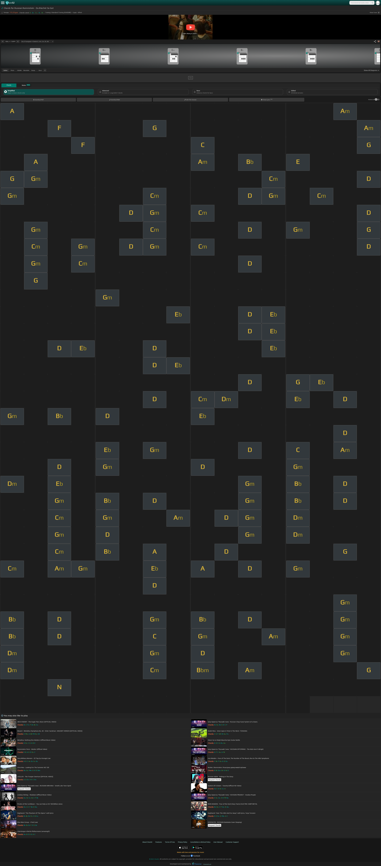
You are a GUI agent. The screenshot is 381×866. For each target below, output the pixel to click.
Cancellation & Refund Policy (200, 842)
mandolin (26, 70)
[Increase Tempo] (18, 41)
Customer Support (232, 842)
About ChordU (147, 842)
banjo (33, 70)
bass (40, 70)
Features (158, 842)
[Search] (372, 3)
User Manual (218, 842)
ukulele (19, 70)
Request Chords (214, 780)
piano (12, 70)
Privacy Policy (182, 842)
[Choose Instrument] (44, 70)
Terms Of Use (170, 842)
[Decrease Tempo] (2, 41)
